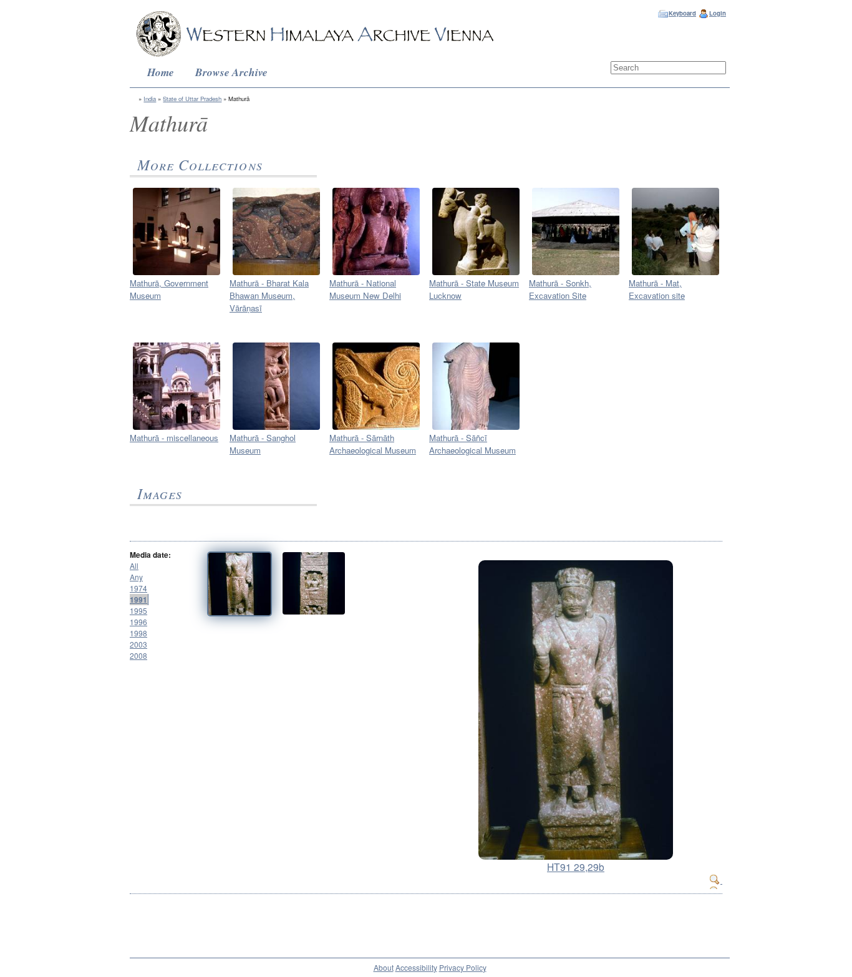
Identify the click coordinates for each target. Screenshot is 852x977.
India (149, 98)
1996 (138, 621)
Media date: (150, 554)
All (134, 565)
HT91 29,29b (575, 866)
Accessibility (416, 967)
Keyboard (682, 13)
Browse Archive (231, 72)
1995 (138, 610)
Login (717, 13)
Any (136, 576)
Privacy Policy (463, 967)
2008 (138, 655)
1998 (138, 633)
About (384, 967)
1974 (138, 588)
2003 (138, 644)
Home (160, 72)
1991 (138, 599)
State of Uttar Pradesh (192, 98)
